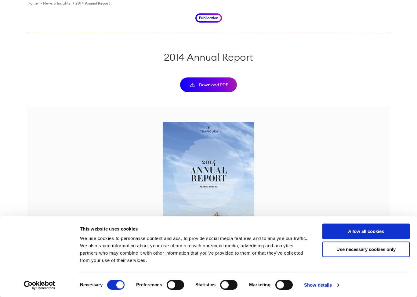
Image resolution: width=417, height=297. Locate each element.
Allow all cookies (366, 231)
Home (32, 3)
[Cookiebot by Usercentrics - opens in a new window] (39, 285)
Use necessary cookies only (366, 249)
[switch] (175, 285)
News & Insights (56, 3)
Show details (318, 285)
